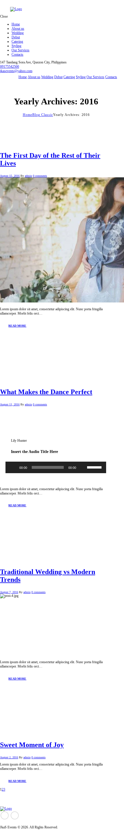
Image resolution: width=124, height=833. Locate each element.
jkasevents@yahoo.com (16, 71)
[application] (55, 469)
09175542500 (9, 67)
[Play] (13, 467)
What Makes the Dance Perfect (46, 392)
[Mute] (82, 467)
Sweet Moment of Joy (32, 745)
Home (27, 115)
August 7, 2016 (9, 592)
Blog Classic (42, 115)
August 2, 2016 (9, 757)
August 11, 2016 (10, 404)
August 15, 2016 (10, 175)
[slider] (95, 467)
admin (28, 175)
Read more (17, 325)
